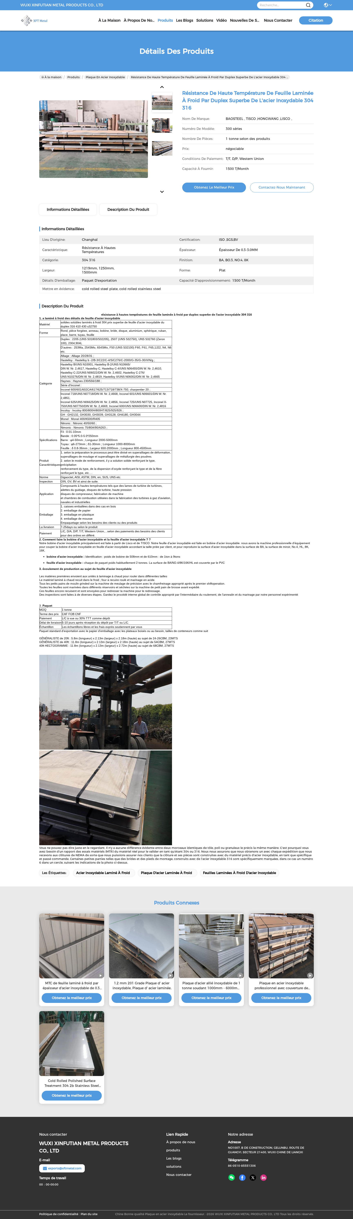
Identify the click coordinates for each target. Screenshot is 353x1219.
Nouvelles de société (245, 20)
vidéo (221, 20)
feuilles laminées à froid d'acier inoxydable (239, 873)
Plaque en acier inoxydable (105, 77)
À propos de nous (139, 20)
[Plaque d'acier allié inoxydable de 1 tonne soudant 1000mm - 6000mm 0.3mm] (211, 945)
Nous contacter (178, 1175)
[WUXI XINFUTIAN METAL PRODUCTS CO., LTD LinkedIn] (263, 1177)
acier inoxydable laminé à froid (103, 873)
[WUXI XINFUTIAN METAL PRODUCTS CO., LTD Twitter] (253, 1177)
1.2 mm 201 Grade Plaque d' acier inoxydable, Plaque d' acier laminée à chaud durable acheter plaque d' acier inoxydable (142, 986)
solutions (204, 20)
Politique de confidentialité (58, 1214)
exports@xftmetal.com (65, 1168)
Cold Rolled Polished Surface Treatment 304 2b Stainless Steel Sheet (72, 1083)
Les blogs (174, 1158)
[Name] (308, 5)
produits (165, 20)
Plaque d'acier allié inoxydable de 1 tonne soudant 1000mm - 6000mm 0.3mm (211, 986)
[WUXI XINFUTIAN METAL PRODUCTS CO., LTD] (42, 20)
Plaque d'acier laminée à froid (166, 873)
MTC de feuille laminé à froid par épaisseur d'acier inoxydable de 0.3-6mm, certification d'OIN (72, 986)
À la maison (109, 20)
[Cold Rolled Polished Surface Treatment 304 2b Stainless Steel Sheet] (71, 1043)
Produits (73, 77)
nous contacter (278, 20)
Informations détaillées (68, 209)
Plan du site (89, 1214)
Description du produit (128, 209)
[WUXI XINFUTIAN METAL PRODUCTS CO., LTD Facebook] (242, 1177)
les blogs (184, 20)
